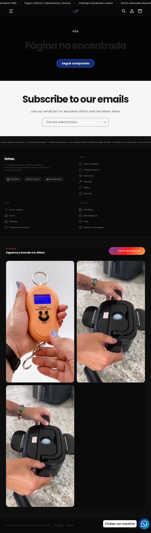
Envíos (12, 216)
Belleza (87, 188)
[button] (11, 11)
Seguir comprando (75, 63)
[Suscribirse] (104, 122)
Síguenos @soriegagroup (129, 251)
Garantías (13, 221)
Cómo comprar (16, 210)
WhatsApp (15, 179)
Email (86, 221)
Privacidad (58, 525)
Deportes (88, 193)
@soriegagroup (90, 216)
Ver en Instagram (22, 377)
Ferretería (88, 182)
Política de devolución (19, 227)
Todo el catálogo (91, 164)
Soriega (9, 158)
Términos (69, 525)
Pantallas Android (91, 170)
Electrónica (89, 176)
